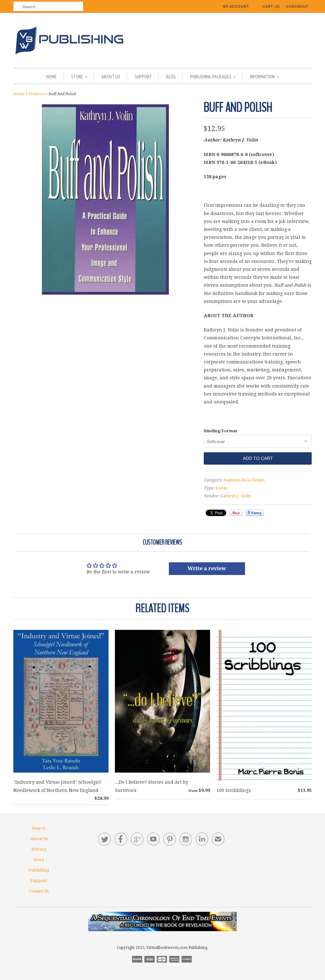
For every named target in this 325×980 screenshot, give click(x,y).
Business (231, 480)
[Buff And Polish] (105, 293)
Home (51, 76)
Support (143, 76)
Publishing (38, 870)
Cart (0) (271, 6)
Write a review (207, 568)
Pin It (235, 513)
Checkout (297, 6)
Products (36, 94)
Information (264, 76)
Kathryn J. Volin (235, 495)
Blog (171, 76)
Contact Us (39, 891)
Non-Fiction (253, 480)
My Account (236, 6)
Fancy (254, 513)
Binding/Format (220, 430)
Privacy (38, 849)
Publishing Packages (212, 76)
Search (38, 828)
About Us (111, 76)
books (222, 488)
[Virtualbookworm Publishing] (162, 41)
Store (79, 76)
